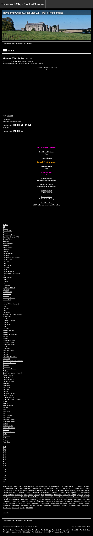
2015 (4, 465)
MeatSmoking (60, 497)
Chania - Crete (7, 259)
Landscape (49, 495)
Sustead (5, 403)
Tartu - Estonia (7, 415)
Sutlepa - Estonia (8, 405)
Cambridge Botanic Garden (11, 257)
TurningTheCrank (46, 191)
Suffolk (28, 503)
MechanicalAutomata (72, 497)
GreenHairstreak (8, 495)
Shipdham (6, 391)
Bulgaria (5, 251)
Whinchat (32, 505)
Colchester (6, 267)
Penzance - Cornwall (9, 363)
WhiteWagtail (47, 505)
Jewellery (37, 495)
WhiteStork (39, 505)
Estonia (61, 490)
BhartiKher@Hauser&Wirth (11, 237)
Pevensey (6, 365)
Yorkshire (29, 508)
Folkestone (6, 286)
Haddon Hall (7, 300)
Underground (6, 505)
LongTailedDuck (33, 497)
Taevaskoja (6, 407)
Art (4, 227)
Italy (25, 495)
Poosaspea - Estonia (9, 369)
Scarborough (7, 385)
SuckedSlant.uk (47, 158)
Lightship (86, 495)
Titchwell (5, 424)
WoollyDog (6, 442)
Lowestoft (6, 328)
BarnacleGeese (28, 486)
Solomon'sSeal (85, 501)
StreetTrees (21, 503)
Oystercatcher (68, 499)
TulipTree (87, 503)
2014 (4, 467)
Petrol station (85, 499)
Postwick (5, 371)
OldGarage (41, 499)
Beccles (5, 233)
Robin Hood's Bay (8, 377)
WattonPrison (24, 505)
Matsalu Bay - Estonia (9, 340)
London (5, 322)
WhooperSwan (56, 505)
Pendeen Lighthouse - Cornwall (13, 361)
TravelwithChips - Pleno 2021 (50, 530)
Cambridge (6, 255)
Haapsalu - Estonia (9, 298)
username (6, 128)
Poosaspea (6, 367)
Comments (6, 119)
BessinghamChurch (43, 486)
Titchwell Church (8, 426)
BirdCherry (55, 486)
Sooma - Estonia (8, 395)
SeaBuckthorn (49, 501)
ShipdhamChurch (59, 501)
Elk (50, 490)
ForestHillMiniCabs (9, 492)
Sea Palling (6, 387)
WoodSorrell (15, 507)
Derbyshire (32, 490)
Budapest (6, 249)
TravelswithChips (46, 166)
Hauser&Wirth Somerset (17, 58)
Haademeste (7, 294)
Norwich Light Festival (10, 357)
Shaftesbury (6, 389)
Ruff (19, 501)
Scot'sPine (32, 501)
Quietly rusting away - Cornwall (12, 373)
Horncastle (6, 312)
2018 (4, 459)
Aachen (5, 225)
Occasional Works (46, 197)
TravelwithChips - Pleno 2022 (30, 530)
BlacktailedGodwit (67, 486)
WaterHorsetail (15, 505)
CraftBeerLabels (78, 488)
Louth (4, 326)
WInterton (64, 505)
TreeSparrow (63, 503)
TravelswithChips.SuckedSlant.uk (22, 4)
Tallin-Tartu (6, 411)
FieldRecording (70, 490)
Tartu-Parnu (6, 417)
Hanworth (6, 302)
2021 (4, 453)
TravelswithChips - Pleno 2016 (61, 532)
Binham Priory (7, 239)
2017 (4, 461)
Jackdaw (30, 495)
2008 (4, 479)
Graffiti (62, 492)
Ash (19, 486)
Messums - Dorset (8, 342)
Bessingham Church (9, 235)
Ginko (28, 492)
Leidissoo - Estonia (9, 320)
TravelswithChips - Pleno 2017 (41, 532)
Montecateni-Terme (9, 344)
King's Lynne (7, 316)
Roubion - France (8, 381)
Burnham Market (8, 253)
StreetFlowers (13, 503)
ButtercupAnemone (10, 488)
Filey (4, 284)
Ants (15, 486)
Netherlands (85, 497)
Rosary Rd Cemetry (9, 379)
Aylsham (5, 229)
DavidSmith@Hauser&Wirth (11, 273)
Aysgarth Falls (7, 231)
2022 (4, 451)
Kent (42, 495)
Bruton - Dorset (7, 247)
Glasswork (10, 116)
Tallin (4, 409)
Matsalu (5, 338)
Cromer (5, 269)
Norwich (5, 355)
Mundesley (6, 348)
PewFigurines (6, 501)
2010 (4, 475)
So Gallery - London (9, 393)
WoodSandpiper (7, 507)
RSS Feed (6, 513)
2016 (4, 463)
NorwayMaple (24, 499)
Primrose (14, 501)
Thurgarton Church (9, 422)
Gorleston (6, 290)
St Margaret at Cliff (8, 397)
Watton (5, 434)
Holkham (6, 308)
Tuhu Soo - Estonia (9, 432)
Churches (6, 261)
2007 (4, 481)
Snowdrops (77, 501)
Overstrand (6, 359)
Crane (87, 488)
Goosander (45, 492)
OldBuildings (32, 499)
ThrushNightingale (44, 503)
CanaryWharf (36, 488)
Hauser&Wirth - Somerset (25, 61)
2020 (4, 455)
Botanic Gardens (8, 243)
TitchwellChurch (54, 503)
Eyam (4, 279)
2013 (4, 469)
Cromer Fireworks (8, 271)
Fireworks (80, 490)
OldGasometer (49, 499)
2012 (4, 471)
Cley (4, 263)
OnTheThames (58, 499)
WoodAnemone (74, 505)
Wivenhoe (6, 440)
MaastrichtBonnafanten (10, 334)
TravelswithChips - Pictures (24, 44)
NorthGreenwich (14, 499)
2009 (4, 477)
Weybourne (6, 436)
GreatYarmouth (7, 292)
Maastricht (6, 332)
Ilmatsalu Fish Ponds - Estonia (12, 314)
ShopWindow (68, 501)
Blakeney (6, 241)
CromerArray (7, 490)
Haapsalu (6, 296)
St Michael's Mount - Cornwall (12, 399)
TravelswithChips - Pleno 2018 (21, 532)
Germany (21, 492)
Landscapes (67, 495)
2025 (4, 447)
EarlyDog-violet (42, 490)
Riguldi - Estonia (8, 375)
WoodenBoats (85, 505)
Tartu (4, 413)
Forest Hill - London (9, 288)
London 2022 (7, 324)
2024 (4, 449)
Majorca (5, 336)
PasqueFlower (77, 499)
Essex (54, 490)
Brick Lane (6, 245)
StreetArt (5, 503)
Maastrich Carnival (9, 330)
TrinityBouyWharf (72, 503)
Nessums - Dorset (8, 351)
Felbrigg (5, 281)
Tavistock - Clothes (9, 420)
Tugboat (81, 503)
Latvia (5, 318)
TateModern (35, 503)
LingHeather (16, 497)
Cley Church (7, 265)
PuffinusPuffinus (46, 178)
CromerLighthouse (20, 490)
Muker (5, 346)
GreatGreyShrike (71, 492)
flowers (87, 490)
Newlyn (5, 353)
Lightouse (80, 495)
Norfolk (5, 499)
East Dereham (7, 277)
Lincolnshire (7, 497)
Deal (4, 275)
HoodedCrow (19, 495)
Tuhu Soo (6, 430)
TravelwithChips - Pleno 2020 (69, 530)
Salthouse (6, 383)
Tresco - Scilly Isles (9, 428)
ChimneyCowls (48, 488)
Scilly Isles (25, 501)
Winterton (6, 438)
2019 (4, 457)
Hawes (5, 306)
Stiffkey (5, 401)
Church (57, 488)
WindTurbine (7, 486)
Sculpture (40, 501)
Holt (4, 310)
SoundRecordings (46, 203)
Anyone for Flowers (46, 185)
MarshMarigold (49, 497)
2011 (4, 473)
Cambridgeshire (24, 488)
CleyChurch (66, 488)
